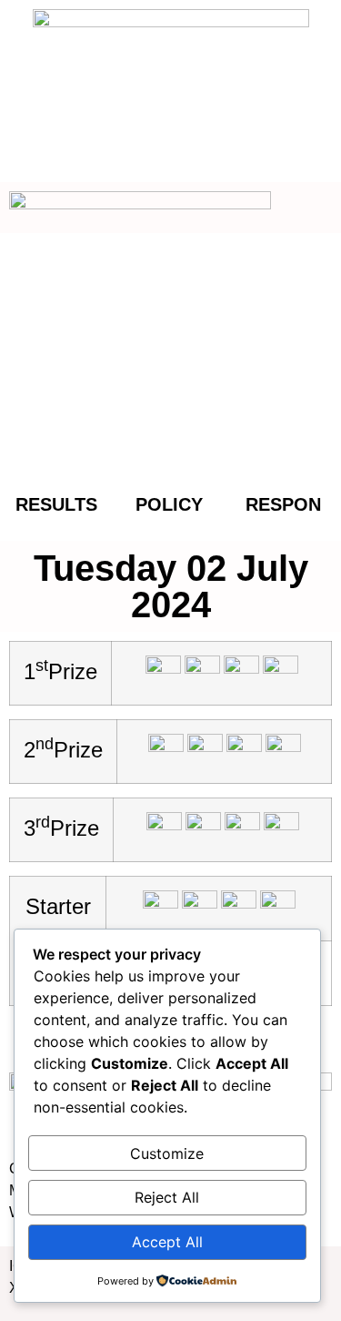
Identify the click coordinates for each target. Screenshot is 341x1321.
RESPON (283, 504)
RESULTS (56, 504)
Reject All (167, 1197)
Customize (167, 1153)
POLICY (169, 504)
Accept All (167, 1242)
